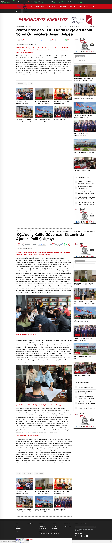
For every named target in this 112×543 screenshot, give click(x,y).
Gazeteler (53, 526)
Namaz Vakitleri (55, 531)
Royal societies (39, 473)
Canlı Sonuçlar (42, 528)
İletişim (86, 6)
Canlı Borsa (42, 526)
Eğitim (42, 6)
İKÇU (37, 6)
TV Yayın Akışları (55, 533)
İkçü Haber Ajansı (20, 26)
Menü (32, 6)
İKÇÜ (30, 83)
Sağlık (48, 6)
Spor (75, 6)
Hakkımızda (18, 528)
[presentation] (20, 11)
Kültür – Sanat (62, 6)
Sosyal (54, 6)
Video (70, 6)
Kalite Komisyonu (28, 473)
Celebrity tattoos (21, 83)
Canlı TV (41, 531)
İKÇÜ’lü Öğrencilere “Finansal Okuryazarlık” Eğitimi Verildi (42, 11)
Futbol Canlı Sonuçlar (44, 533)
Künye (80, 6)
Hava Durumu (54, 528)
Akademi (28, 26)
